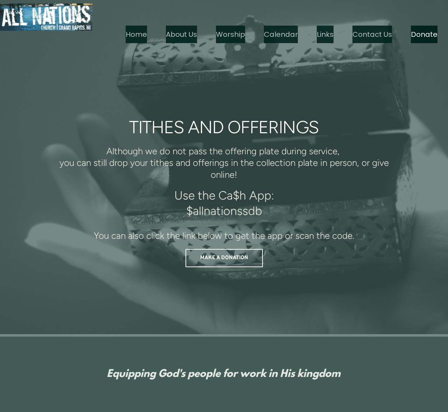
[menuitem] (136, 34)
